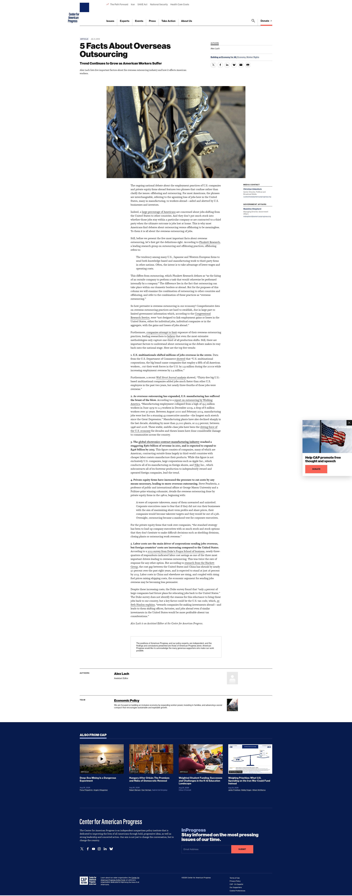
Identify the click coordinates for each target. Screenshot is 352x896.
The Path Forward (119, 4)
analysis (171, 377)
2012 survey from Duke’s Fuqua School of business (176, 551)
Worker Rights (252, 57)
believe (171, 336)
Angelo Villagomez (101, 790)
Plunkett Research (209, 242)
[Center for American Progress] (85, 13)
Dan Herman (146, 790)
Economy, (241, 57)
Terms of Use (235, 878)
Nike (197, 465)
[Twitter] (82, 848)
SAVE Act (142, 4)
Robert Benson (135, 790)
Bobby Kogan (246, 790)
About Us (186, 21)
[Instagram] (99, 848)
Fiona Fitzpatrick (86, 790)
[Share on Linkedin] (227, 65)
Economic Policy (126, 700)
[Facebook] (88, 848)
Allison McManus (259, 790)
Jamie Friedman (234, 790)
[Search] (253, 22)
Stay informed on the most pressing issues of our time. (220, 835)
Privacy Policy (235, 881)
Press (152, 21)
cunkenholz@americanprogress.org (257, 197)
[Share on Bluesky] (234, 65)
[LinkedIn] (105, 848)
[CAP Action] (89, 881)
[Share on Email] (241, 65)
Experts (124, 21)
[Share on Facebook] (220, 65)
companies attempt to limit (161, 332)
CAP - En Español (236, 884)
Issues (110, 21)
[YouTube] (93, 848)
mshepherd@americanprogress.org (257, 216)
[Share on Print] (248, 65)
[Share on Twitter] (213, 65)
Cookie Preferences (237, 891)
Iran (133, 4)
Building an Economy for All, (224, 57)
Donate (265, 20)
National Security (159, 4)
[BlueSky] (111, 848)
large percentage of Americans (159, 212)
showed (181, 359)
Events (139, 21)
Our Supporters (236, 887)
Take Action (168, 21)
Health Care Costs (179, 4)
